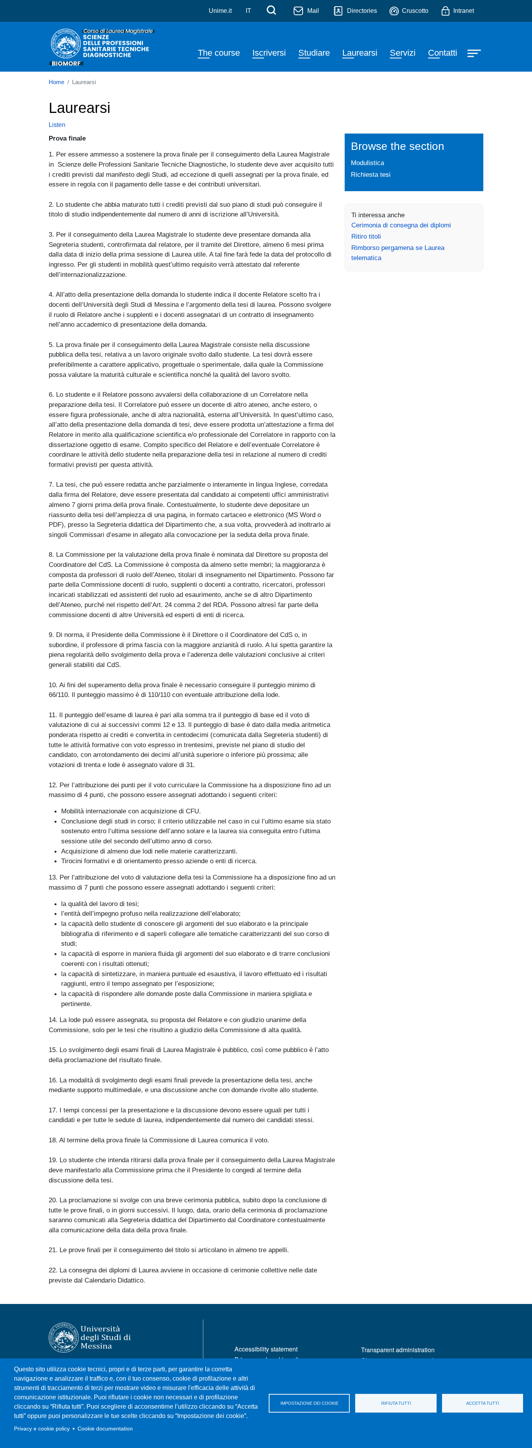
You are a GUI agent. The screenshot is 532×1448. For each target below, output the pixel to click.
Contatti (442, 53)
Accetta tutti (482, 1403)
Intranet (463, 10)
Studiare (314, 53)
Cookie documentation (105, 1429)
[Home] (103, 47)
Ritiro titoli (366, 236)
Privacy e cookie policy (42, 1429)
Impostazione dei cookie (309, 1403)
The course (219, 53)
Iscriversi (269, 53)
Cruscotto (415, 10)
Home (56, 82)
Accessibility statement (266, 1348)
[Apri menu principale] (475, 53)
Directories (362, 10)
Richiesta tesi (371, 174)
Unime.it (220, 10)
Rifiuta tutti (396, 1403)
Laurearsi (359, 53)
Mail (313, 10)
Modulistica (367, 163)
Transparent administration (398, 1349)
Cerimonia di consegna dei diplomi (401, 225)
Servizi (403, 53)
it (248, 10)
